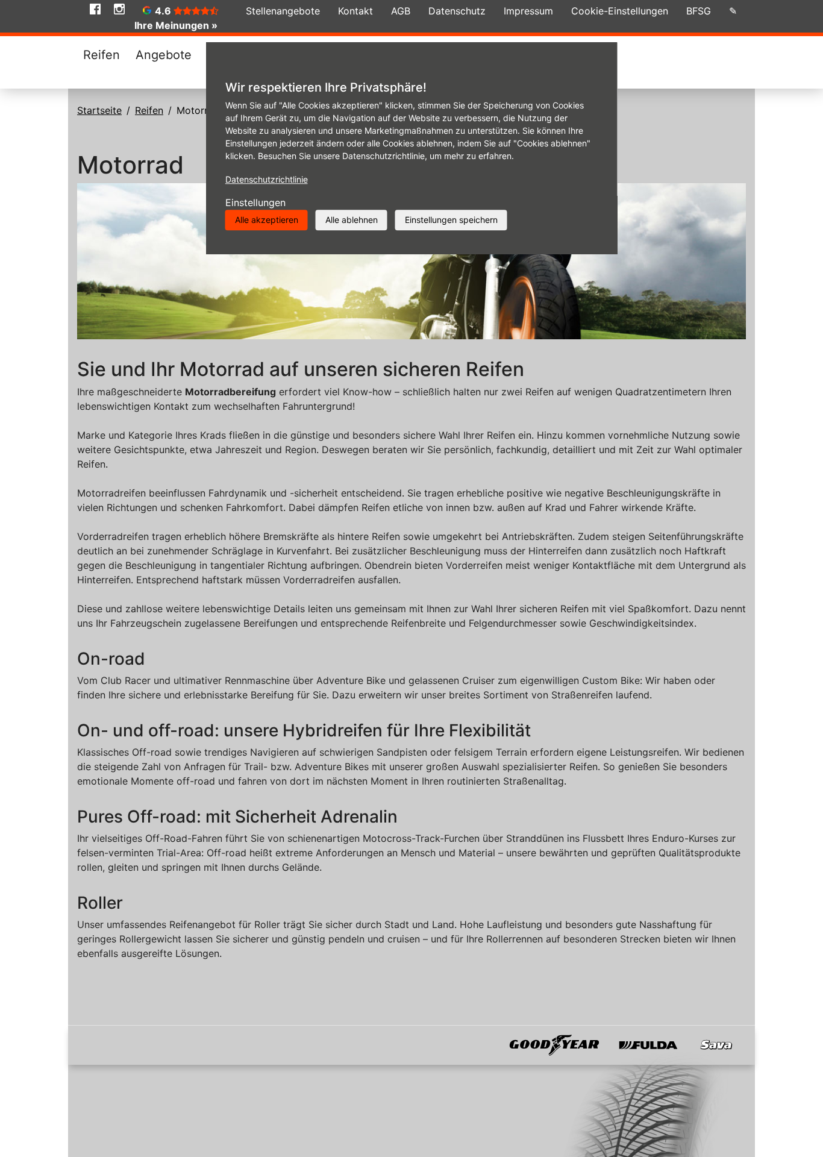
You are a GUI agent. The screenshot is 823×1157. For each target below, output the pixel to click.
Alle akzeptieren (266, 220)
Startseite (99, 110)
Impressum (528, 11)
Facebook (95, 9)
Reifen (101, 55)
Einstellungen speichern (451, 220)
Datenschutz (457, 11)
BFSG (698, 11)
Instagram (119, 9)
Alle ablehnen (351, 220)
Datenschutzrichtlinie (266, 179)
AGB (400, 11)
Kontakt (355, 11)
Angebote (164, 55)
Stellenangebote (283, 11)
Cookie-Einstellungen (619, 11)
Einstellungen (255, 202)
